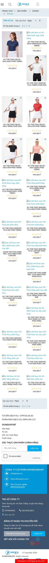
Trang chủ (7, 11)
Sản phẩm (22, 11)
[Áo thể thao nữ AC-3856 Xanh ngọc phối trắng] (37, 35)
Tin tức (5, 432)
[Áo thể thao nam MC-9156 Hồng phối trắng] (37, 182)
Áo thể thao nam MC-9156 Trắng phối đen (37, 84)
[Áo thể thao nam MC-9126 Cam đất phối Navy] (37, 244)
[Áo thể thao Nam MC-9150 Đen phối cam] (37, 357)
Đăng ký (38, 534)
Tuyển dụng (6, 438)
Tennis (10, 14)
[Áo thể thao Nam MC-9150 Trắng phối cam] (12, 357)
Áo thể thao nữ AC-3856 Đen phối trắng (12, 167)
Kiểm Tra (35, 448)
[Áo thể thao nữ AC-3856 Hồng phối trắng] (37, 151)
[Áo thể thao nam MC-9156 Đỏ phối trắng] (12, 223)
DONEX (35, 11)
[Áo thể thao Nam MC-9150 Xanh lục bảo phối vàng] (37, 334)
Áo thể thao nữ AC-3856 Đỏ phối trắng (37, 125)
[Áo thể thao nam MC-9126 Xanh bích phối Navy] (12, 290)
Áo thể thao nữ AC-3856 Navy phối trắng (12, 60)
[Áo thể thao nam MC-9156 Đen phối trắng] (37, 223)
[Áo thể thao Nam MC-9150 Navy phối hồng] (12, 333)
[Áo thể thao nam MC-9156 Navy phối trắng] (37, 202)
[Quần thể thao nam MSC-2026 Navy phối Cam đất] (12, 245)
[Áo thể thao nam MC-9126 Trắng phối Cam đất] (37, 289)
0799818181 (10, 511)
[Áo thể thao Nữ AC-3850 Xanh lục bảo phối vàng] (37, 311)
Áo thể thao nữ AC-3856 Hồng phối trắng (37, 168)
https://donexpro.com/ (20, 479)
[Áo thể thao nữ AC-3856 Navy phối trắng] (12, 44)
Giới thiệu (6, 429)
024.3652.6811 (28, 511)
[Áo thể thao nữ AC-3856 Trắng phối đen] (12, 109)
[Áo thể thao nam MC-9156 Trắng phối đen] (37, 68)
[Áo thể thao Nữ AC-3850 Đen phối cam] (37, 378)
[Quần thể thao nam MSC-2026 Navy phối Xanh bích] (37, 266)
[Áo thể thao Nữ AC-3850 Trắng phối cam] (12, 378)
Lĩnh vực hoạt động (10, 435)
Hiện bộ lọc (8, 20)
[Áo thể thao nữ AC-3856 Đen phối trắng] (12, 151)
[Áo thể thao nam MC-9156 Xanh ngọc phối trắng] (12, 183)
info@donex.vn (17, 473)
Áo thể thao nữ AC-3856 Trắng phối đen (12, 125)
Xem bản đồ (9, 515)
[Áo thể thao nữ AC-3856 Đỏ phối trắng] (37, 109)
